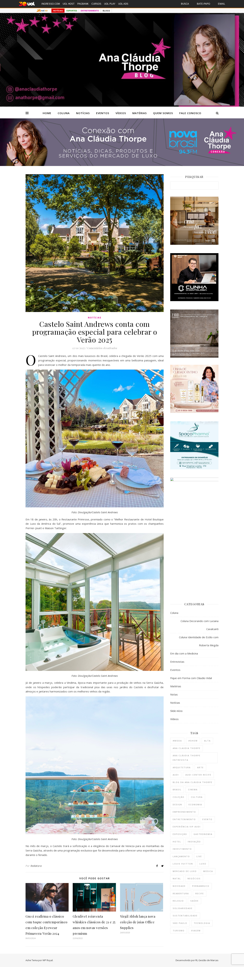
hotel (177, 841)
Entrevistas (177, 661)
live (199, 856)
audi (176, 774)
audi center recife (198, 774)
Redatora (36, 866)
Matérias (139, 113)
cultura (197, 797)
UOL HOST (68, 3)
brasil (177, 789)
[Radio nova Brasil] (122, 165)
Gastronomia (203, 834)
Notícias (83, 113)
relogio (178, 900)
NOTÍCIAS (58, 11)
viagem (196, 930)
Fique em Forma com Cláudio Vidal (191, 678)
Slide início (176, 711)
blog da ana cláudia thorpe (192, 782)
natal (177, 878)
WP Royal (48, 960)
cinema (193, 789)
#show (193, 740)
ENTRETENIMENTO (90, 11)
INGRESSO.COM (50, 3)
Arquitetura (182, 767)
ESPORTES (71, 11)
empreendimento (184, 811)
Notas (174, 694)
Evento (207, 819)
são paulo (180, 923)
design (177, 804)
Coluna (64, 113)
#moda (177, 740)
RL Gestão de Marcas (206, 960)
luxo (203, 863)
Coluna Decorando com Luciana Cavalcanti (199, 625)
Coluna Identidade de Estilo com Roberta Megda (198, 641)
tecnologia (202, 923)
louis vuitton (183, 863)
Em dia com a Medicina (184, 653)
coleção (178, 797)
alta (207, 740)
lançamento (181, 856)
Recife (199, 893)
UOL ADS (123, 3)
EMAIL (221, 3)
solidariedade (183, 908)
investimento (182, 849)
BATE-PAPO (203, 3)
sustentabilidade (185, 915)
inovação (194, 841)
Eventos (102, 113)
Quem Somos (163, 113)
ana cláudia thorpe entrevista (186, 757)
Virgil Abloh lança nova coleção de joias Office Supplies (137, 922)
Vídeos (121, 113)
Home (47, 113)
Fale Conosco (190, 113)
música (208, 871)
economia (195, 804)
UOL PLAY (109, 3)
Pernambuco (200, 886)
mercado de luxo (185, 871)
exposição (180, 834)
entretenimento (184, 819)
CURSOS (96, 3)
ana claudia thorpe (186, 748)
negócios (194, 878)
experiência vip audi (187, 826)
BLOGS (106, 11)
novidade (179, 886)
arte (200, 767)
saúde (194, 900)
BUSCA (185, 3)
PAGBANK (83, 3)
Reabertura (181, 893)
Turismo (179, 930)
